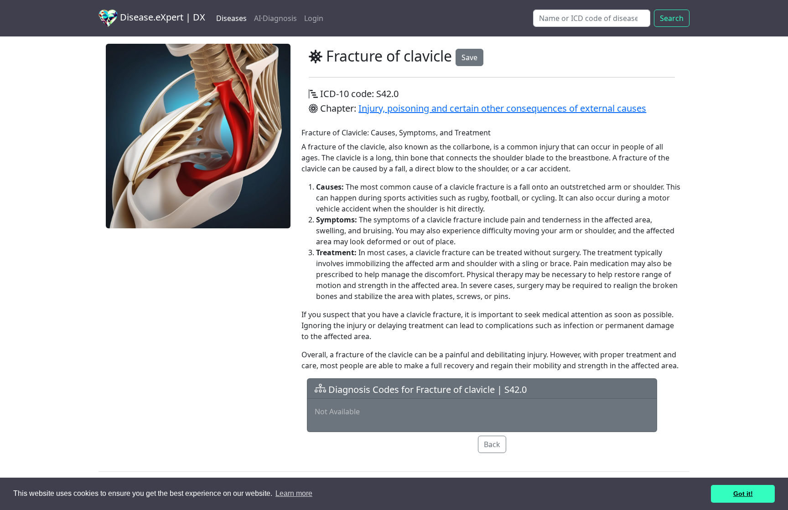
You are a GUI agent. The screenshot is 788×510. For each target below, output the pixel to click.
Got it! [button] (743, 493)
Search (672, 18)
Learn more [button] (293, 493)
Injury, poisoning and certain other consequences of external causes (502, 108)
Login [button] (313, 18)
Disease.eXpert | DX (161, 17)
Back (492, 444)
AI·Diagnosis (275, 18)
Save (469, 57)
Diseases (231, 18)
